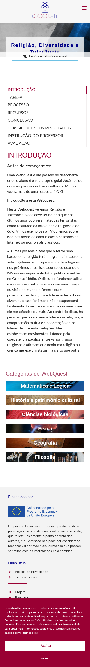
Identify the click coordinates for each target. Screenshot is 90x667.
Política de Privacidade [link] (66, 624)
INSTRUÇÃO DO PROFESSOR (35, 136)
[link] (45, 386)
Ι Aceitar (45, 645)
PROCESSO (18, 105)
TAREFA (15, 97)
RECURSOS (18, 113)
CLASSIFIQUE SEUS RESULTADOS (39, 128)
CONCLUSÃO (20, 120)
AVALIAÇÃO (19, 143)
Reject (45, 658)
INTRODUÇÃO (21, 90)
